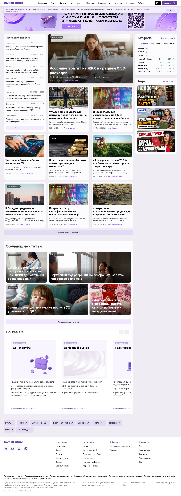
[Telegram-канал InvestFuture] (90, 20)
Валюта (59, 454)
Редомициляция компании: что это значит (82, 382)
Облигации (56, 90)
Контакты (143, 454)
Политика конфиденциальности (36, 476)
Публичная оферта (45, 479)
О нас (141, 446)
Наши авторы (144, 450)
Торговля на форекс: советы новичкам (80, 392)
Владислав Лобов (70, 224)
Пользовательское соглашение (61, 476)
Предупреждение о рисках (13, 476)
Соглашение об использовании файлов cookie (90, 476)
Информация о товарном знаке (166, 483)
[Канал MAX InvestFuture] (26, 449)
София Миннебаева (26, 173)
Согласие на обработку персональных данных (20, 479)
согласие (63, 9)
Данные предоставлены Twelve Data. (134, 484)
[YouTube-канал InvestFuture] (12, 449)
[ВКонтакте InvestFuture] (19, 449)
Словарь (113, 450)
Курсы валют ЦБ (90, 450)
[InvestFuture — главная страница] (13, 3)
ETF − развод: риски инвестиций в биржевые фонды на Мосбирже (32, 387)
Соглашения (117, 9)
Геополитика (10, 43)
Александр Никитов (71, 128)
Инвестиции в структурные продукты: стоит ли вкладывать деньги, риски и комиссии (33, 393)
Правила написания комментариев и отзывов (125, 476)
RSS (140, 462)
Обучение (115, 442)
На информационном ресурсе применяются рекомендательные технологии (98, 484)
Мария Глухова (25, 224)
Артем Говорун (113, 128)
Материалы (61, 442)
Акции (98, 90)
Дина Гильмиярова (71, 80)
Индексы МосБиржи (91, 462)
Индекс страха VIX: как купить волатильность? (33, 382)
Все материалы (62, 466)
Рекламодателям (146, 458)
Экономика (10, 55)
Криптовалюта (11, 78)
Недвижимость (11, 116)
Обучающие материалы (120, 446)
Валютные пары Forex (92, 454)
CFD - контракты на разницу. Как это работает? (79, 387)
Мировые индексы (90, 466)
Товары (8, 67)
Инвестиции (56, 186)
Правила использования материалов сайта (159, 476)
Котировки (88, 442)
